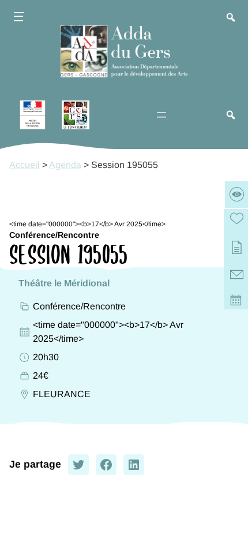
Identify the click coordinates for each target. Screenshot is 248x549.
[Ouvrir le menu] (18, 18)
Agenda (65, 165)
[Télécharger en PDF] (236, 248)
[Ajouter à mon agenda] (236, 302)
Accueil (24, 165)
